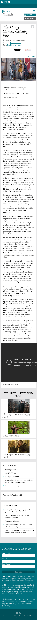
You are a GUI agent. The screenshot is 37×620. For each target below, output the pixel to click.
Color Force (31, 56)
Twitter (8, 2)
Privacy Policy (18, 616)
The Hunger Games (14, 45)
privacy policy (13, 591)
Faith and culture (15, 43)
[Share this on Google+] (28, 50)
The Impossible (10, 469)
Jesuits (31, 6)
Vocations (6, 6)
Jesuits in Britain (29, 599)
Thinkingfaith (18, 6)
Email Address (7, 553)
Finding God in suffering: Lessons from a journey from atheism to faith (19, 531)
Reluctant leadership (12, 486)
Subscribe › (31, 18)
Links (10, 616)
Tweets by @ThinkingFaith (12, 495)
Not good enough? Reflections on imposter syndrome (17, 516)
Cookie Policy (28, 616)
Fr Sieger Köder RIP (12, 477)
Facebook (5, 2)
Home (5, 616)
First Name (6, 559)
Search (2, 2)
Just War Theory (11, 473)
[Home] (7, 13)
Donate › (30, 15)
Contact (17, 618)
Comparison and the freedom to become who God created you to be (19, 526)
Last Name (6, 564)
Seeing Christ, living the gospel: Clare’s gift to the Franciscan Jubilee (19, 481)
